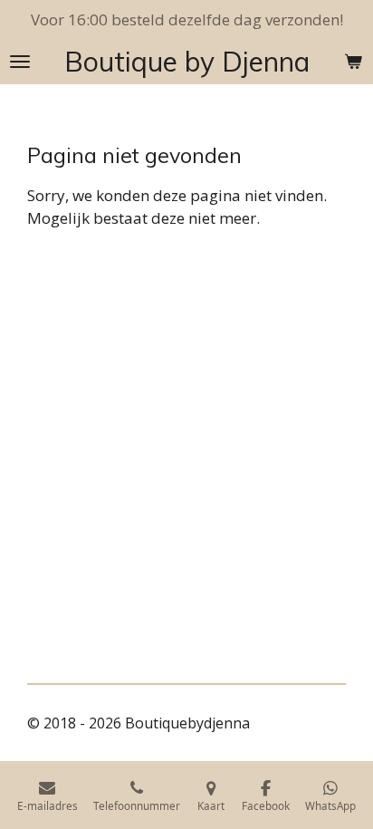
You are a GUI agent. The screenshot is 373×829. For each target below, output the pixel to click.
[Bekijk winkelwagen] (353, 61)
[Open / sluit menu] (20, 61)
